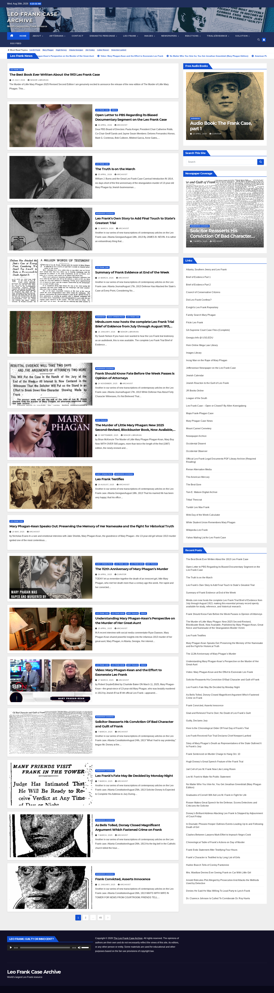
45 (100, 917)
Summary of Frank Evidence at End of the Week (132, 272)
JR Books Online (195, 390)
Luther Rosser (103, 50)
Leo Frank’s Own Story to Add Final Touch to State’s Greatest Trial (220, 585)
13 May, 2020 (244, 134)
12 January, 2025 (107, 885)
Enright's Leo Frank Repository (202, 307)
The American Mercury (197, 477)
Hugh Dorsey (61, 50)
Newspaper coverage (105, 213)
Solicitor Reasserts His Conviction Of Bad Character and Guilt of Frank (222, 679)
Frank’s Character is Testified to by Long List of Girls (213, 857)
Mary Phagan (48, 50)
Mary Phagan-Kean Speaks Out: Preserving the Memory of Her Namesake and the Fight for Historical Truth (91, 526)
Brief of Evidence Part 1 (198, 277)
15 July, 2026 (19, 80)
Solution (241, 36)
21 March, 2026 (106, 228)
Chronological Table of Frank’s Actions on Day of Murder (215, 842)
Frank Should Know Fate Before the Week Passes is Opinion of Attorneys (224, 614)
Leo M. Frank (35, 50)
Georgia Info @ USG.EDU (199, 337)
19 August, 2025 (106, 485)
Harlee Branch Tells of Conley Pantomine (207, 865)
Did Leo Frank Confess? (198, 300)
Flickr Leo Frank (194, 322)
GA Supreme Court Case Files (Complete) (208, 330)
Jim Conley (90, 50)
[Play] (10, 947)
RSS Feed (15, 43)
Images (149, 36)
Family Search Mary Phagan (201, 315)
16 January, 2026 (107, 332)
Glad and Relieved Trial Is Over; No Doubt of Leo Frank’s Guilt (218, 713)
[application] (49, 947)
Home (23, 36)
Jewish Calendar (195, 375)
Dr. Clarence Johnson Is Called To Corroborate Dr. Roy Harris (218, 898)
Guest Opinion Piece (116, 317)
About (37, 36)
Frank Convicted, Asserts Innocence (122, 879)
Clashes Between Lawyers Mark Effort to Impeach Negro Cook (218, 834)
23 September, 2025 (108, 435)
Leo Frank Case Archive (34, 972)
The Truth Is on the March (115, 169)
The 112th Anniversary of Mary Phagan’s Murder (131, 569)
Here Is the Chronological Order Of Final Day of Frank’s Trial (217, 728)
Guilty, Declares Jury (196, 720)
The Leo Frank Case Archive (128, 938)
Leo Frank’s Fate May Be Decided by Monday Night (134, 776)
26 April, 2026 (105, 125)
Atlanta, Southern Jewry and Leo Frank (206, 269)
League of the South (196, 398)
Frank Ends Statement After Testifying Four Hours (211, 850)
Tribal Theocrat (194, 499)
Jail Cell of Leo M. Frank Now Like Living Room (210, 769)
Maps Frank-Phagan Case (199, 413)
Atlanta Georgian (76, 50)
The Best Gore (193, 484)
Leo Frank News (137, 564)
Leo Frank (130, 36)
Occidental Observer (196, 451)
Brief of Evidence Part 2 (198, 284)
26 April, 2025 (105, 574)
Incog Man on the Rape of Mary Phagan (206, 360)
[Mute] (79, 947)
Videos (114, 110)
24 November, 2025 (108, 384)
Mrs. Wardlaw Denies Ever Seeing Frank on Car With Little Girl (218, 872)
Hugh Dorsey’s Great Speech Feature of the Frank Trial (214, 761)
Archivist (122, 125)
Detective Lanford (118, 50)
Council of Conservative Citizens (203, 292)
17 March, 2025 (106, 680)
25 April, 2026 (105, 174)
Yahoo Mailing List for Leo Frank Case (206, 537)
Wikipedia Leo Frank (197, 530)
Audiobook (100, 317)
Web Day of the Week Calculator (203, 515)
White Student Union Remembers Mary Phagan (210, 522)
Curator (121, 574)
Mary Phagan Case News (199, 421)
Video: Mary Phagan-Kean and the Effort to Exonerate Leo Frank (219, 672)
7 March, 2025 (105, 732)
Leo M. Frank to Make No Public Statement (208, 777)
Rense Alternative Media (199, 469)
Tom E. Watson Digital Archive (201, 492)
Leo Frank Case (16, 69)
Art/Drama (56, 36)
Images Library (194, 353)
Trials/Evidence (217, 36)
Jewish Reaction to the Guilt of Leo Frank (207, 383)
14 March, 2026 (106, 278)
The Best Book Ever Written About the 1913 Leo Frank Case (54, 75)
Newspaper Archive (196, 436)
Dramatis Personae (103, 36)
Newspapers (169, 36)
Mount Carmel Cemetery (198, 428)
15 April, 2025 (105, 628)
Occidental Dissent (196, 443)
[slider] (85, 947)
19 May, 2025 (18, 532)
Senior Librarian (39, 80)
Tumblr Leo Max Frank (197, 507)
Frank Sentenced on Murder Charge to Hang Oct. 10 (213, 754)
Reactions (192, 36)
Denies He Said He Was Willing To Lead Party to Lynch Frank (218, 891)
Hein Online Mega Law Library (202, 345)
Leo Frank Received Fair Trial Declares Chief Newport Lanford (218, 736)
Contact (77, 36)
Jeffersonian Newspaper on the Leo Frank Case (211, 368)
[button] (258, 39)
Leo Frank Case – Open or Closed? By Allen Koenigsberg (216, 406)
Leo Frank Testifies (109, 479)
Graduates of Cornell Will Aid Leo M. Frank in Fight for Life (216, 795)
